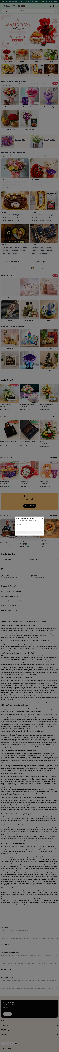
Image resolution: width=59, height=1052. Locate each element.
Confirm (29, 532)
